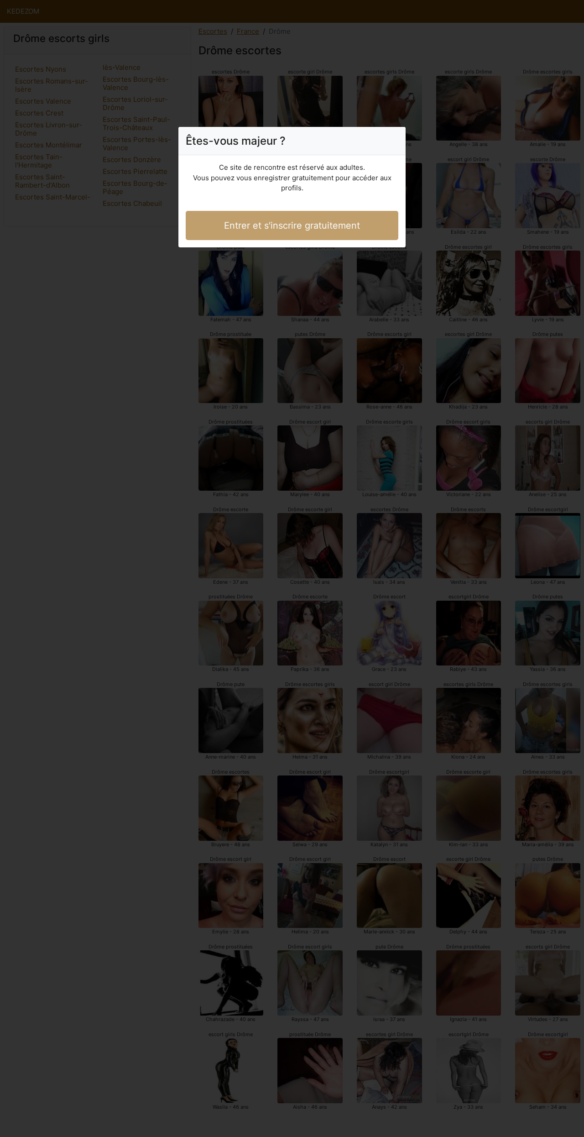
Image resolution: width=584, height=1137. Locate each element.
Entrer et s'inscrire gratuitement (292, 225)
